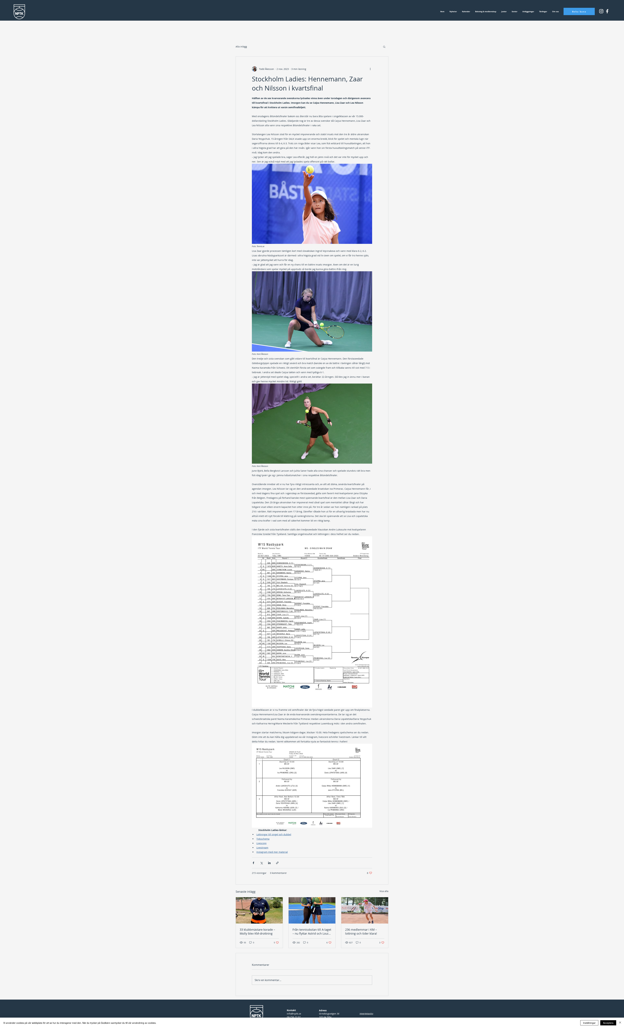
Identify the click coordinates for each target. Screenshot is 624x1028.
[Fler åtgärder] (370, 69)
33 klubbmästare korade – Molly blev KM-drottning (257, 931)
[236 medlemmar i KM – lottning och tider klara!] (364, 910)
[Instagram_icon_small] (601, 11)
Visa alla (383, 891)
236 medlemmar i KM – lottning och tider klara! (361, 931)
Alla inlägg (241, 46)
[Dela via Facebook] (253, 862)
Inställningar (589, 1022)
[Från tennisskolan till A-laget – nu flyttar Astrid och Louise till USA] (312, 910)
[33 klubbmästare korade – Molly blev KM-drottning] (259, 910)
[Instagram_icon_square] (607, 11)
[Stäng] (620, 1022)
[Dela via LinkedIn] (269, 862)
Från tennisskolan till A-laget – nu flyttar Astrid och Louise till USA (312, 931)
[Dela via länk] (277, 862)
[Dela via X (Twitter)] (261, 862)
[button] (384, 46)
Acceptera (608, 1022)
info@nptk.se (294, 1013)
